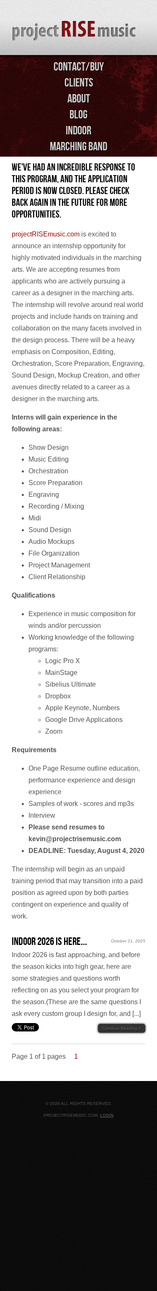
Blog (78, 114)
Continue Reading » (121, 1028)
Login (106, 1115)
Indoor (78, 130)
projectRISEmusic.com (46, 234)
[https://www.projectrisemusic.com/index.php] (78, 28)
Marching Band (78, 146)
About (78, 98)
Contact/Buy (79, 66)
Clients (78, 82)
